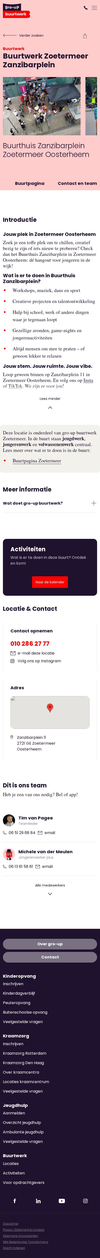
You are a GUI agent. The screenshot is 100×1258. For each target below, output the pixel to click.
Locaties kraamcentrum (26, 1082)
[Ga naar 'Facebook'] (15, 1199)
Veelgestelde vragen (23, 1022)
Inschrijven (13, 984)
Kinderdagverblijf (19, 993)
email (50, 833)
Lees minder (50, 398)
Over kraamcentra (21, 1072)
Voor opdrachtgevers (23, 1182)
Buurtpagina (29, 183)
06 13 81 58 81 (21, 866)
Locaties (11, 1163)
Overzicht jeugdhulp (22, 1122)
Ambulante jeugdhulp (23, 1132)
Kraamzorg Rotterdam (24, 1053)
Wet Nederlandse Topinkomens (25, 1242)
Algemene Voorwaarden (20, 1236)
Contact (50, 957)
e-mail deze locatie (36, 653)
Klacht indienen (14, 1248)
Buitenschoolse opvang (25, 1012)
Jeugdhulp (15, 1105)
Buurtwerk (14, 49)
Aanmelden (14, 1113)
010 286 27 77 (30, 643)
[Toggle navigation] (94, 7)
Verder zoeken (31, 35)
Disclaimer (10, 1224)
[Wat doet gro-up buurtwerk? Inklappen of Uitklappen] (94, 503)
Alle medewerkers (50, 885)
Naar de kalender (50, 582)
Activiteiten (14, 1173)
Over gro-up (50, 944)
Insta (88, 380)
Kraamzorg (16, 1036)
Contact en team (77, 183)
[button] (86, 8)
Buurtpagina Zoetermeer (37, 460)
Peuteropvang (16, 1003)
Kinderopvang (19, 976)
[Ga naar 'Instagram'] (85, 1199)
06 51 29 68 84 (22, 833)
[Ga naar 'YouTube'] (62, 1199)
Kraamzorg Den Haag (23, 1063)
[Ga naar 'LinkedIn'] (38, 1199)
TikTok (15, 386)
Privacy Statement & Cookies (23, 1230)
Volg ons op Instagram (39, 661)
